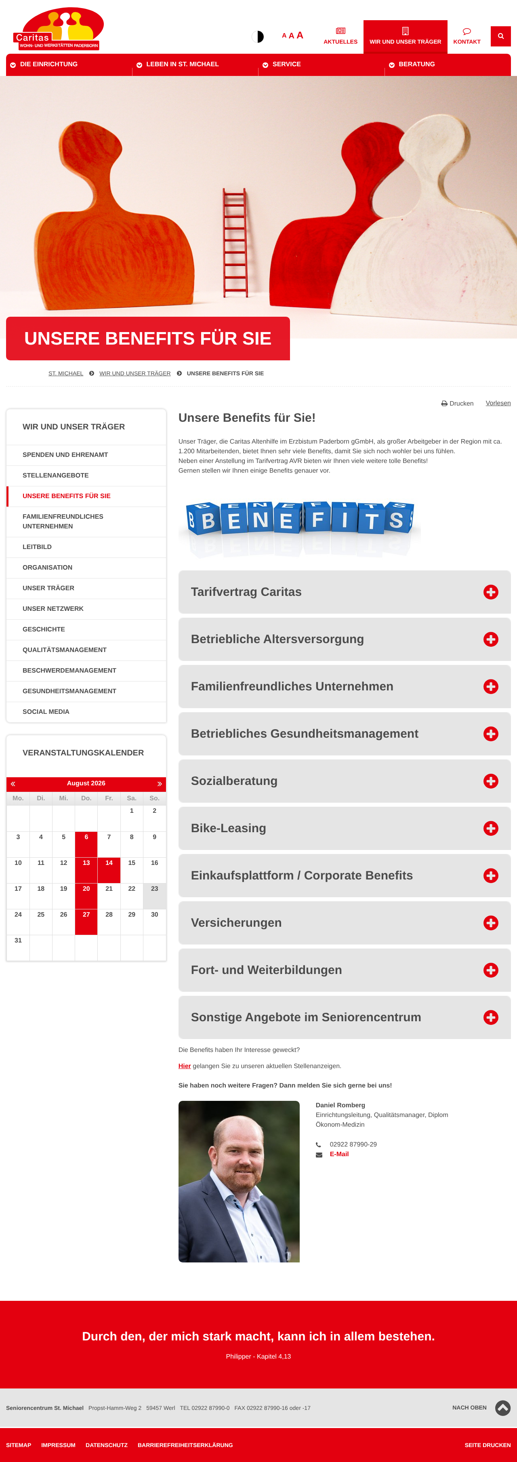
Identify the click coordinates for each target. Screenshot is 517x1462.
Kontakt (467, 41)
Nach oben (469, 1407)
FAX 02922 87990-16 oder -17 (273, 1408)
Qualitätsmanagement (65, 650)
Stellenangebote (56, 475)
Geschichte (44, 629)
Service (287, 64)
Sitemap (18, 1445)
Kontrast (258, 37)
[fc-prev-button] (12, 784)
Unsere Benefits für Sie (225, 373)
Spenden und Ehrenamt (65, 455)
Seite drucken (488, 1445)
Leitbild (37, 547)
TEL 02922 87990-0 (204, 1408)
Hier (185, 1066)
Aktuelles (340, 41)
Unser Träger (48, 588)
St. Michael (65, 373)
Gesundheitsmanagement (69, 691)
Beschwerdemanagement (69, 670)
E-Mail (339, 1154)
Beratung (417, 64)
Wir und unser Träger (405, 41)
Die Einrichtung (49, 64)
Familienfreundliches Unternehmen (63, 521)
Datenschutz (107, 1445)
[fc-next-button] (159, 784)
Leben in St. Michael (183, 64)
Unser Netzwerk (53, 609)
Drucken (462, 403)
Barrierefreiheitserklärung (185, 1445)
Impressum (58, 1445)
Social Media (46, 712)
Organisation (47, 567)
